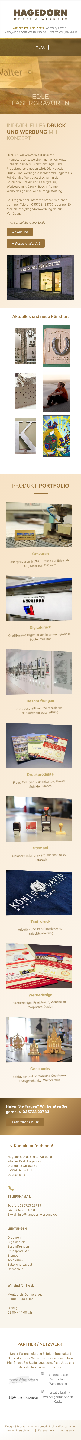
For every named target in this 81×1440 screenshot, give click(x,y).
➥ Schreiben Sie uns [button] (25, 1122)
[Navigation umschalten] (41, 47)
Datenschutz (46, 1430)
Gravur (27, 182)
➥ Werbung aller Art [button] (25, 243)
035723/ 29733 (56, 28)
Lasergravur (47, 182)
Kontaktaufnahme (63, 32)
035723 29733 (36, 1111)
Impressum (67, 1430)
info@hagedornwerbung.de (25, 32)
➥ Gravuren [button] (19, 232)
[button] (26, 1120)
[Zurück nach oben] (75, 1433)
